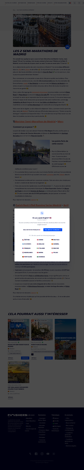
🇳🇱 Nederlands (27, 252)
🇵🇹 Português (27, 257)
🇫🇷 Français (26, 248)
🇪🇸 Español (55, 244)
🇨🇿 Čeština (26, 240)
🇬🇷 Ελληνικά (26, 244)
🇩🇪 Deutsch (55, 240)
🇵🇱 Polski (54, 252)
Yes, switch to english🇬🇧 (53, 230)
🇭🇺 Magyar (55, 248)
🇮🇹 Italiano (41, 248)
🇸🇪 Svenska (41, 257)
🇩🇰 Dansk (40, 240)
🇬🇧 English (40, 244)
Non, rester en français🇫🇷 (31, 230)
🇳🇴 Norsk (40, 252)
